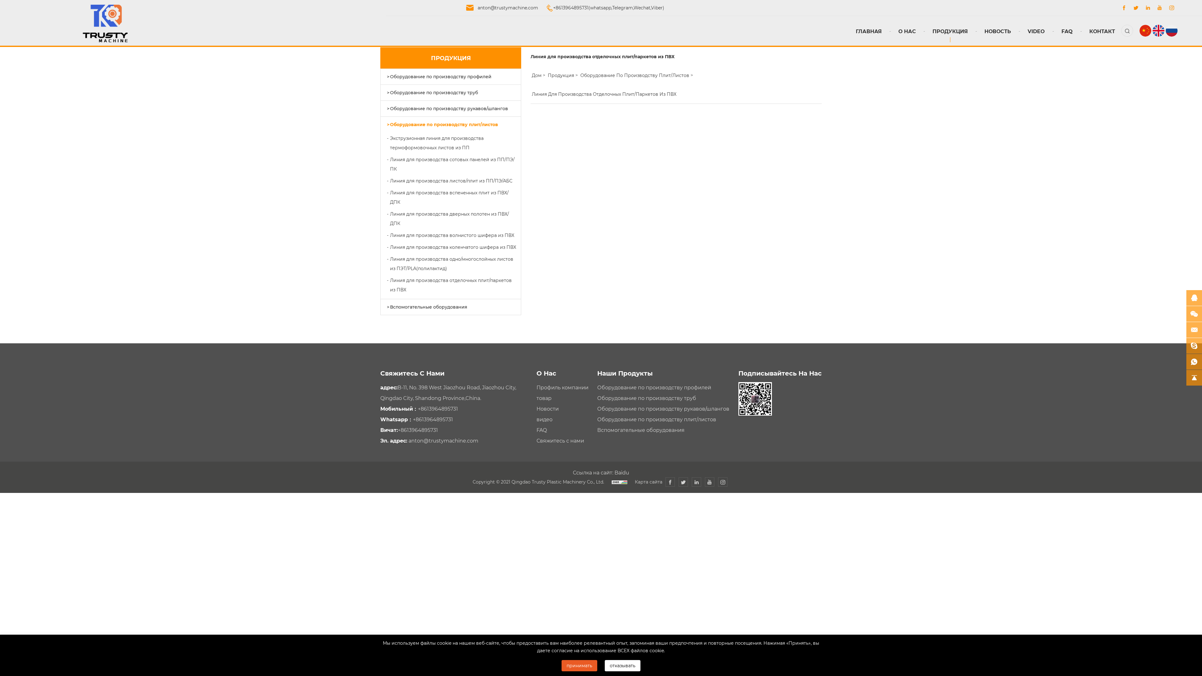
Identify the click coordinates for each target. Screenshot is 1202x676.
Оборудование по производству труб (434, 92)
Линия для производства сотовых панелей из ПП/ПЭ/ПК (452, 164)
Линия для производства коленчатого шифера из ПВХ (453, 247)
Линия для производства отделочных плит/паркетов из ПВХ (451, 285)
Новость (997, 31)
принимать (579, 665)
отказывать (622, 665)
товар (544, 398)
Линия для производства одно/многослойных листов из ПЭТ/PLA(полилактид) (451, 263)
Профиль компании (562, 387)
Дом (537, 75)
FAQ (1067, 31)
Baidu (621, 472)
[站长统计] (619, 482)
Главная (869, 31)
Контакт (1102, 31)
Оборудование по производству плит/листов (444, 124)
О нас (907, 31)
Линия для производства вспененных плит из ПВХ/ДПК (449, 197)
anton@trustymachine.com (508, 8)
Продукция (950, 31)
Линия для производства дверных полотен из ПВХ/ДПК (449, 218)
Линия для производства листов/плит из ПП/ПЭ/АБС (451, 181)
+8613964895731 (438, 408)
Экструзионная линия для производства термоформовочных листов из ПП (437, 143)
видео (544, 419)
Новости (548, 408)
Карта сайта (648, 482)
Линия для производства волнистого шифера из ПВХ (452, 235)
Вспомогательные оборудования (428, 307)
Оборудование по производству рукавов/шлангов (449, 108)
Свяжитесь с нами (560, 440)
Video (1036, 31)
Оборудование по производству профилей (440, 76)
